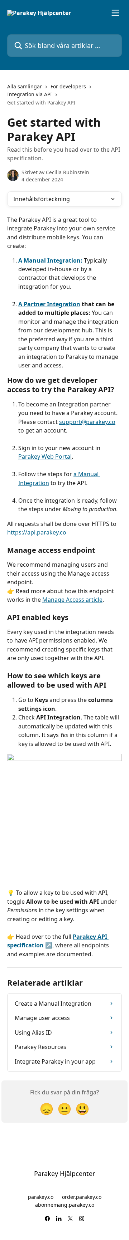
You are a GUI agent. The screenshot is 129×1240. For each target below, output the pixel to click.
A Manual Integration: (50, 260)
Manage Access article (72, 600)
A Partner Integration (49, 304)
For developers (68, 86)
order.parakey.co (81, 1196)
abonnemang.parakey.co (64, 1204)
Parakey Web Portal (45, 456)
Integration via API (29, 94)
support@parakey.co (87, 422)
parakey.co (40, 1196)
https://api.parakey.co (36, 532)
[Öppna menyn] (115, 13)
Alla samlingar (24, 86)
